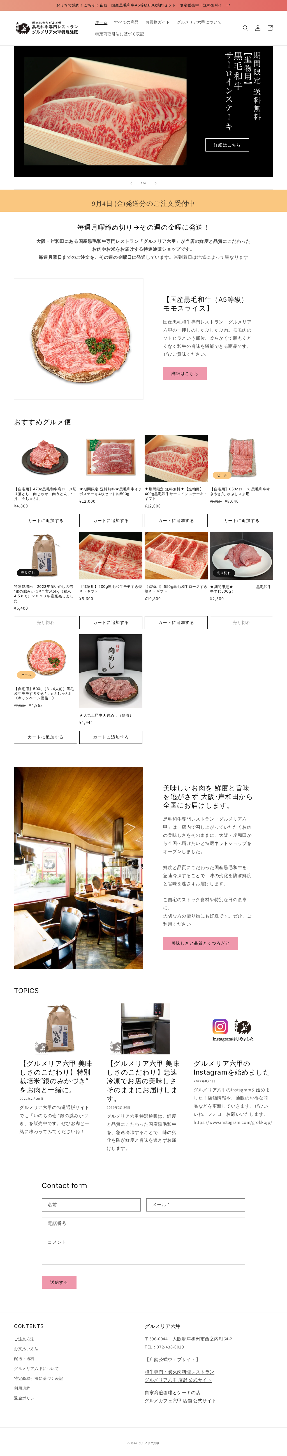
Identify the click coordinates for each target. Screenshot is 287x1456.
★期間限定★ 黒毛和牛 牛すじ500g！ (241, 589)
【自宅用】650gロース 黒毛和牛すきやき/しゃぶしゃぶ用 (240, 491)
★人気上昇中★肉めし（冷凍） (106, 715)
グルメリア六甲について (36, 1368)
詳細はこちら (227, 145)
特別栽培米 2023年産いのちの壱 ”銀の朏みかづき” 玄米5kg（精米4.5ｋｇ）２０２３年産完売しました (43, 593)
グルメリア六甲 (148, 1443)
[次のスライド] (156, 183)
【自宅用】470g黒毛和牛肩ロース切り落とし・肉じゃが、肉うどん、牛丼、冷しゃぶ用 (45, 494)
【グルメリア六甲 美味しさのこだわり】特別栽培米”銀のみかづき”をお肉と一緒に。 (56, 1076)
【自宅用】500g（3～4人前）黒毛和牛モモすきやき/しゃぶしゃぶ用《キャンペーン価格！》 (44, 693)
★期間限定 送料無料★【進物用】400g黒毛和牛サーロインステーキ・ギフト (176, 494)
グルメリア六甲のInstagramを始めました (232, 1067)
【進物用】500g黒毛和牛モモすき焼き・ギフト (110, 588)
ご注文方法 (24, 1338)
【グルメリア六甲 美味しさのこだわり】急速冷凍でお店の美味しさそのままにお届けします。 (143, 1081)
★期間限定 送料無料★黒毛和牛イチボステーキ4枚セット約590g (110, 491)
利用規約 (22, 1388)
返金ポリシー (26, 1398)
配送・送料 (24, 1358)
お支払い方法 (26, 1348)
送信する (59, 1282)
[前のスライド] (131, 183)
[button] (245, 28)
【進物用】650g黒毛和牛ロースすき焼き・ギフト (176, 588)
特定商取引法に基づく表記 (38, 1378)
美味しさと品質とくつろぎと (201, 943)
